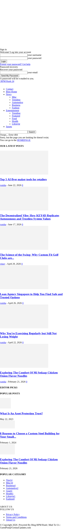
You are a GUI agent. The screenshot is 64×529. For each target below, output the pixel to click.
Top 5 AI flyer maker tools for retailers (23, 179)
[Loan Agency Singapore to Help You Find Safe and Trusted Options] (24, 288)
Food (14, 118)
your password (34, 58)
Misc (14, 97)
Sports (9, 126)
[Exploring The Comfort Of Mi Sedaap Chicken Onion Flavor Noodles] (24, 367)
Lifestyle (16, 124)
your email (33, 72)
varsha (3, 185)
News (8, 94)
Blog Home (11, 91)
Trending (16, 99)
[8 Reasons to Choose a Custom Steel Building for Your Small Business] (7, 427)
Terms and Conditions (16, 517)
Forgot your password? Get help (15, 64)
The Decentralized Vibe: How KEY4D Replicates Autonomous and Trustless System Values (29, 217)
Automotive (17, 102)
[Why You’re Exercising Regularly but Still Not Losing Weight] (24, 327)
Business (16, 105)
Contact (9, 89)
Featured (16, 116)
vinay (2, 264)
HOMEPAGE (24, 140)
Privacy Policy (13, 514)
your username (34, 55)
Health (15, 121)
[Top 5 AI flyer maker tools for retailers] (24, 173)
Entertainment (12, 110)
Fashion (15, 108)
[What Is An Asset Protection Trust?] (5, 407)
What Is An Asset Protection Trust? (21, 413)
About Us (10, 520)
